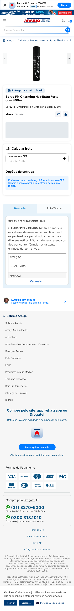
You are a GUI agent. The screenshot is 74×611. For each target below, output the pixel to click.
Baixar (64, 5)
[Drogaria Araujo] (37, 20)
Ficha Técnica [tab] (54, 208)
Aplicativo (10, 337)
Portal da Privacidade (37, 536)
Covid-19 (37, 543)
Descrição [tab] (19, 208)
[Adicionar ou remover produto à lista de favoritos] (58, 114)
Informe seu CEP (17, 156)
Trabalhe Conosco (15, 379)
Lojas (8, 365)
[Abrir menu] (5, 21)
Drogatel (29, 500)
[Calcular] (64, 158)
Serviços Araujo (14, 351)
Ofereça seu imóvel (16, 393)
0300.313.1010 (26, 517)
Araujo (9, 40)
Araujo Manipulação (16, 330)
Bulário (9, 400)
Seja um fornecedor (16, 386)
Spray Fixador (57, 40)
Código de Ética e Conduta (37, 549)
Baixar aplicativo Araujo (37, 447)
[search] (37, 30)
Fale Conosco (12, 358)
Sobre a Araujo (13, 323)
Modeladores (37, 40)
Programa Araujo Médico (19, 372)
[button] (50, 603)
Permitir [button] (10, 603)
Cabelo (22, 40)
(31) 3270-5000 (27, 507)
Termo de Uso (37, 530)
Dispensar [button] (26, 603)
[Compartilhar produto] (65, 114)
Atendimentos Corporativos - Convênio (27, 344)
